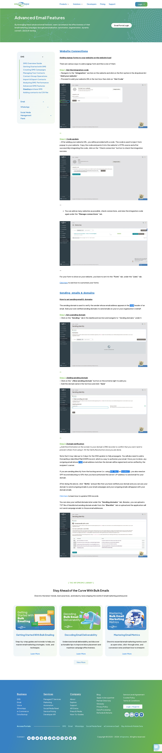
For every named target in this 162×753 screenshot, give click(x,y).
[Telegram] (70, 738)
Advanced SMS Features (34, 86)
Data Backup (22, 714)
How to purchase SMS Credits (32, 89)
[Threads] (45, 738)
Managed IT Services (52, 699)
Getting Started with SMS (34, 66)
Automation (48, 705)
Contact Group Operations (35, 76)
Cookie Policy (129, 697)
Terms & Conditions (131, 700)
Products (63, 4)
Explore (73, 702)
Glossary (100, 704)
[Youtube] (54, 738)
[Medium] (66, 738)
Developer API (50, 714)
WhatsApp (21, 708)
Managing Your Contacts (34, 73)
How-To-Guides (77, 714)
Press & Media (76, 711)
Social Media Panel (51, 708)
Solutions (77, 4)
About (72, 699)
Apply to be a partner (105, 697)
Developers (91, 4)
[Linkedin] (41, 738)
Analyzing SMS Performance (36, 82)
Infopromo (124, 737)
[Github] (62, 738)
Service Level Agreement (134, 694)
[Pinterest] (58, 738)
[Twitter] (37, 738)
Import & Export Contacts (34, 79)
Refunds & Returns (104, 713)
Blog (99, 694)
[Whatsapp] (74, 738)
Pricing (102, 4)
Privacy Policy (102, 706)
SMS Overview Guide (32, 63)
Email (19, 702)
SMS (19, 699)
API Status (74, 708)
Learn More (35, 654)
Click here (64, 282)
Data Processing (103, 710)
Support (112, 4)
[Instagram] (33, 738)
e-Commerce (23, 711)
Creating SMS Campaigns (34, 70)
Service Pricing (50, 711)
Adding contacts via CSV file (35, 92)
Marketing (48, 702)
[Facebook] (29, 738)
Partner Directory (104, 700)
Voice (19, 705)
